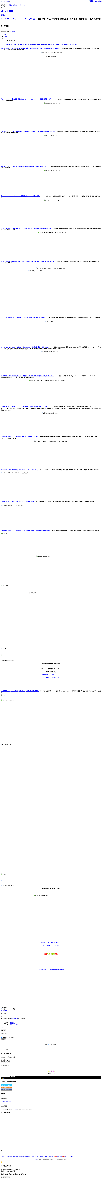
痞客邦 (13, 1018)
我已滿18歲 (3, 1177)
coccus (15, 1109)
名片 (5, 38)
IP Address (6, 1102)
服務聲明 (65, 1159)
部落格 (5, 36)
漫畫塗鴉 (12, 1023)
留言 (16, 1018)
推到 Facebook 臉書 (6, 1089)
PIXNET (40, 1159)
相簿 (5, 34)
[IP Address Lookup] (6, 1101)
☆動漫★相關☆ (14, 1024)
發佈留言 (3, 1039)
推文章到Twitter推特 (6, 1085)
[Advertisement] (37, 23)
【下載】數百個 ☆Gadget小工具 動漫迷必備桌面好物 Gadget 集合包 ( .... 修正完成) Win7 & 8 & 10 (42, 45)
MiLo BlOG (7, 11)
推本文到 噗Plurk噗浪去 (6, 1087)
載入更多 (3, 1030)
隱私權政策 (59, 1159)
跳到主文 (3, 15)
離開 (9, 1177)
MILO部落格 (4, 1010)
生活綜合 (12, 31)
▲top (2, 1027)
